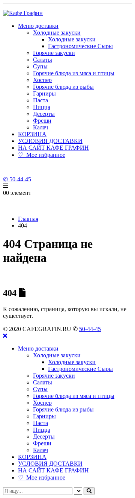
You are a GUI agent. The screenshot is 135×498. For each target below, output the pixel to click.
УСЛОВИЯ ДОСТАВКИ (50, 141)
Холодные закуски (57, 32)
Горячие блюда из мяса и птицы (73, 73)
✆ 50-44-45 (17, 179)
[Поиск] (89, 491)
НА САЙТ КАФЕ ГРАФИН (53, 147)
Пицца (41, 107)
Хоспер (42, 80)
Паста (40, 100)
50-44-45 (90, 329)
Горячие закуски (54, 53)
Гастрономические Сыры (80, 46)
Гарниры (44, 93)
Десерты (44, 114)
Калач (40, 127)
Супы (40, 66)
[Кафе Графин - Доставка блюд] (23, 13)
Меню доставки (38, 26)
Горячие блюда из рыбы (63, 87)
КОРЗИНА (32, 134)
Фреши (42, 120)
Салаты (42, 59)
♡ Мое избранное (41, 155)
